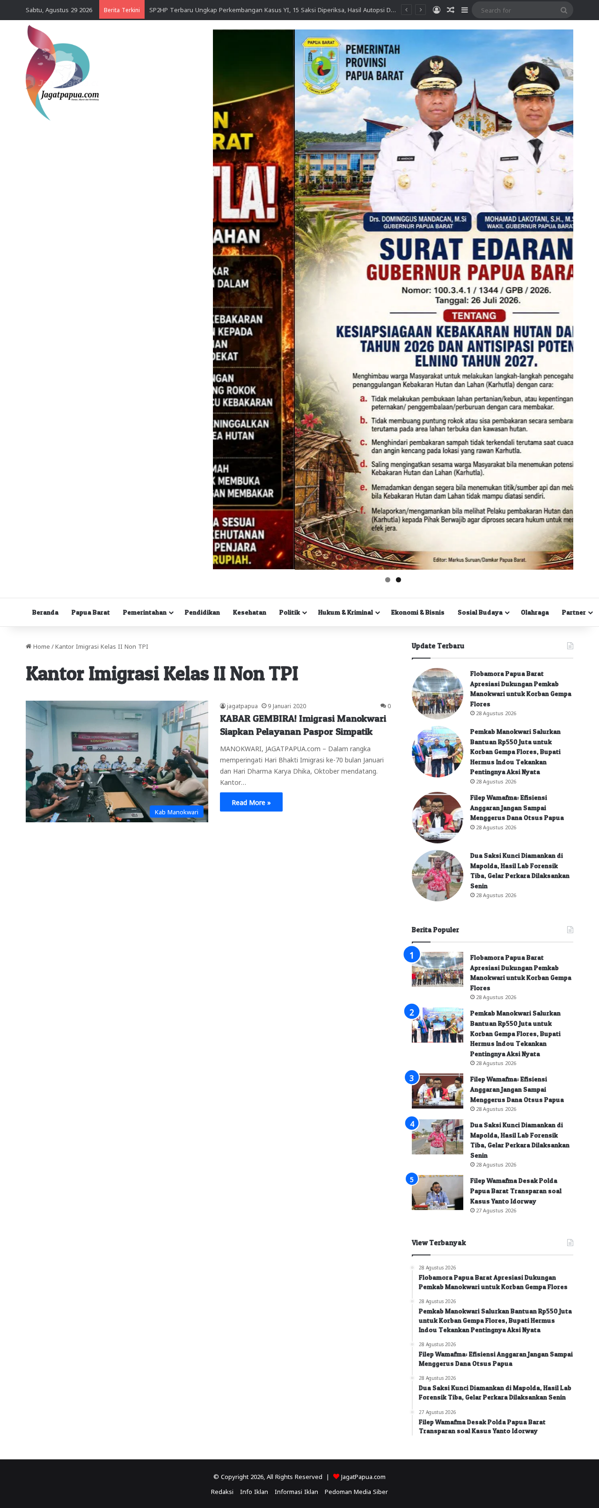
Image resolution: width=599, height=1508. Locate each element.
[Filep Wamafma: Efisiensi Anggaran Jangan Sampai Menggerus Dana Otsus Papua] (437, 817)
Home (40, 645)
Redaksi (222, 1490)
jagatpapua (242, 705)
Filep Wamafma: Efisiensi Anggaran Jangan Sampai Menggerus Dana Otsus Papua (517, 807)
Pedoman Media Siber (356, 1490)
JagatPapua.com (363, 1475)
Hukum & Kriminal (345, 612)
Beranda (45, 612)
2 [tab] (398, 579)
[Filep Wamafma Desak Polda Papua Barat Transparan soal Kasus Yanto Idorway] (437, 1192)
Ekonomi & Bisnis (418, 612)
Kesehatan (249, 612)
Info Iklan (254, 1490)
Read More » (251, 801)
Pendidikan (202, 612)
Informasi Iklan (296, 1490)
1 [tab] (387, 579)
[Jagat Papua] (62, 73)
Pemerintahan (145, 612)
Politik (289, 612)
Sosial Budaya (480, 612)
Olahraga (535, 612)
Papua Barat (91, 612)
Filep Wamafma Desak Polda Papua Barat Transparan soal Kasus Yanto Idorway (516, 1190)
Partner (574, 612)
